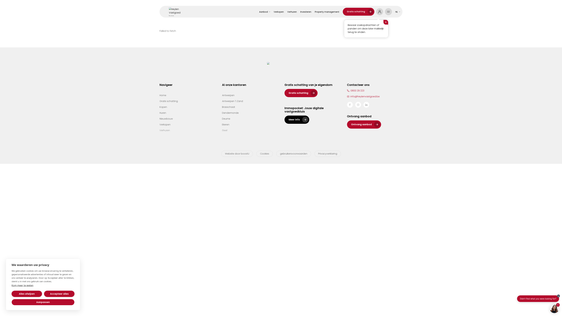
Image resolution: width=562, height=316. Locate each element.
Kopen (163, 107)
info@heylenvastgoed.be (365, 96)
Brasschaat (228, 107)
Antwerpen (228, 95)
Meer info (294, 119)
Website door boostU (237, 153)
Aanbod (263, 11)
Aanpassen (43, 302)
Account (379, 11)
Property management (327, 11)
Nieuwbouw (166, 118)
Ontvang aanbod (361, 124)
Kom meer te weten (22, 285)
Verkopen (279, 11)
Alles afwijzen (27, 293)
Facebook (350, 105)
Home (163, 95)
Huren (163, 113)
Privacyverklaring (327, 153)
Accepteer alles (59, 293)
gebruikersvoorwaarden (293, 153)
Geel (224, 130)
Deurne (226, 118)
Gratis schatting (356, 11)
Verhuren (292, 11)
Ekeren (225, 124)
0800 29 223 (357, 90)
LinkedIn (366, 105)
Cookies (264, 153)
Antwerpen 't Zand (232, 101)
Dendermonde (230, 113)
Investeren (305, 11)
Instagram (358, 105)
